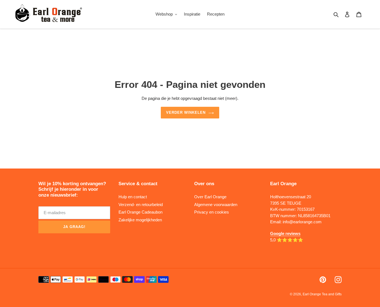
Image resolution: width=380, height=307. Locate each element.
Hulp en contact (133, 196)
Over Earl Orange (210, 196)
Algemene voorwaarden (215, 204)
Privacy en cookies (211, 212)
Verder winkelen (186, 112)
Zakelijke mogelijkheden (140, 219)
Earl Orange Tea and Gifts (322, 294)
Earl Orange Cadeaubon (140, 212)
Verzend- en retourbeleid (141, 204)
